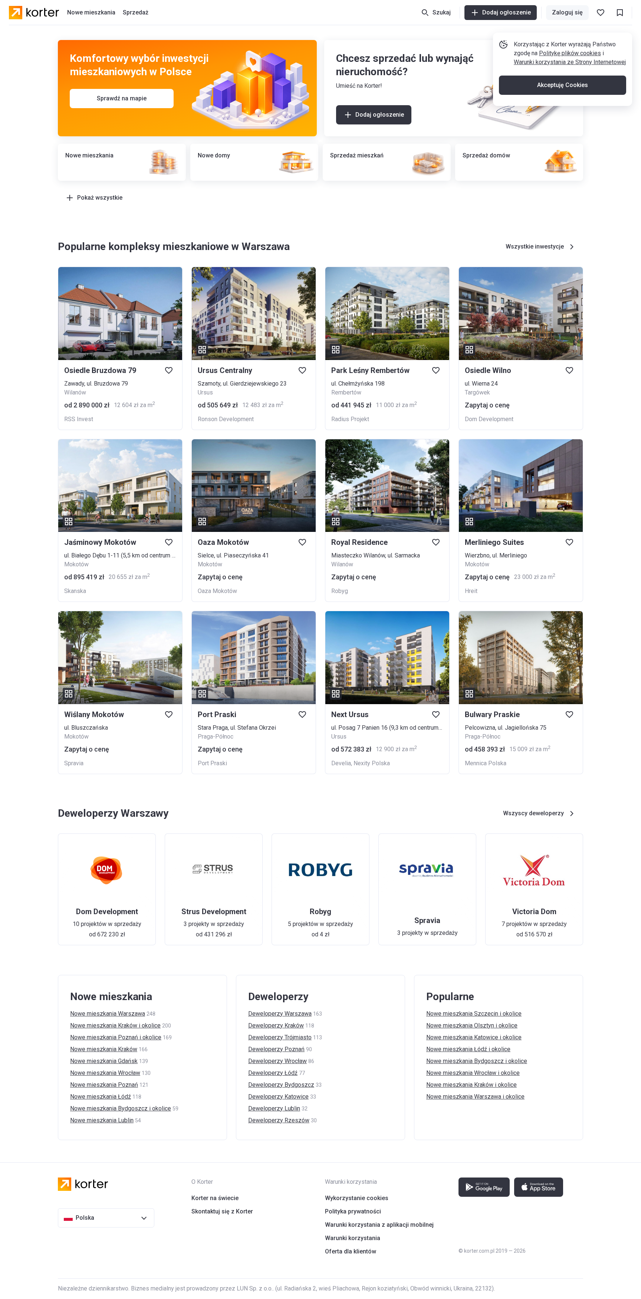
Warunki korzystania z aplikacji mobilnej (379, 1224)
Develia (341, 763)
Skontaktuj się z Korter (222, 1211)
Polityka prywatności (353, 1211)
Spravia (73, 763)
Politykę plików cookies (570, 53)
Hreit (471, 590)
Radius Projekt (350, 419)
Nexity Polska (372, 763)
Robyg (339, 590)
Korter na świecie (215, 1198)
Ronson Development (226, 419)
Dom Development (489, 419)
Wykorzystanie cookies (356, 1198)
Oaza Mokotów (217, 590)
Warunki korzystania (352, 1238)
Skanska (75, 590)
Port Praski (212, 763)
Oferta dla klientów (350, 1251)
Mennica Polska (485, 763)
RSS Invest (78, 419)
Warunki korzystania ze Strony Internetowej (570, 62)
